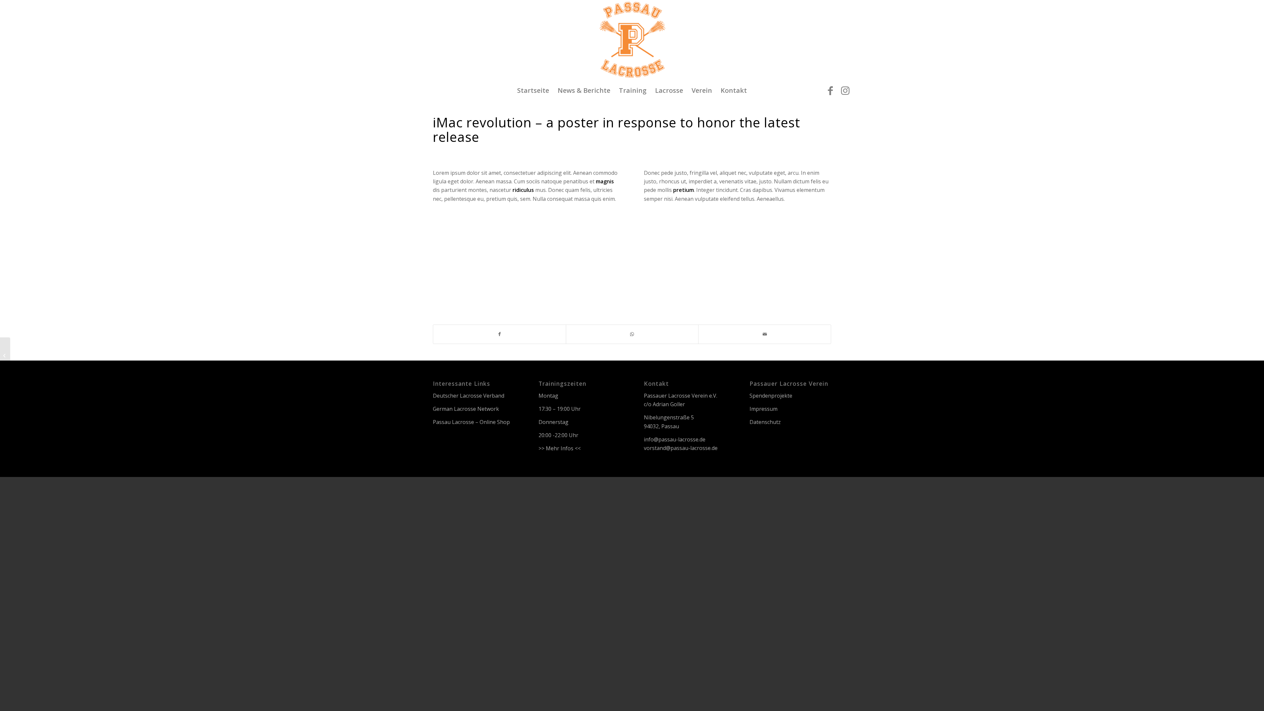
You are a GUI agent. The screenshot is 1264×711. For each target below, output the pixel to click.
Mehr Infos (559, 448)
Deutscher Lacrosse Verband (468, 395)
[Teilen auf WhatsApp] (632, 334)
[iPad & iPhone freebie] (5, 355)
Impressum (763, 408)
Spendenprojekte (771, 395)
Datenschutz (765, 422)
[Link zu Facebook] (830, 90)
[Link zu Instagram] (845, 90)
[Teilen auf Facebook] (499, 334)
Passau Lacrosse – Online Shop (471, 422)
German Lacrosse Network (466, 408)
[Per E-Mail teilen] (764, 334)
